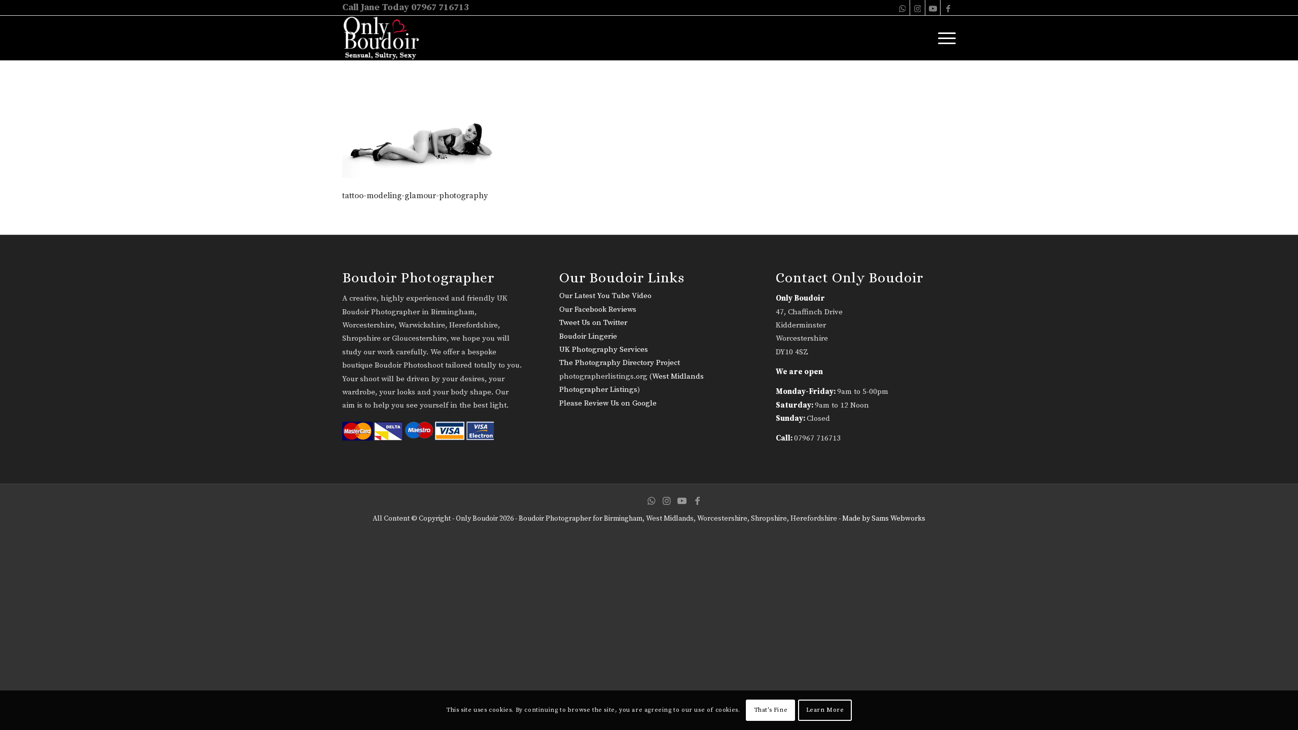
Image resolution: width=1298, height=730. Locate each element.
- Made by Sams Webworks (881, 518)
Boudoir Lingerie (588, 336)
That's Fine (771, 710)
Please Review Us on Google (608, 403)
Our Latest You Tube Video (605, 296)
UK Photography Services (603, 349)
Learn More (825, 710)
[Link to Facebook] (948, 7)
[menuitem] (943, 38)
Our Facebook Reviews (597, 309)
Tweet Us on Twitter (593, 322)
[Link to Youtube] (932, 7)
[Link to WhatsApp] (902, 7)
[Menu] (943, 38)
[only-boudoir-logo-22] (385, 38)
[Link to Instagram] (917, 7)
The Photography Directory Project (619, 363)
